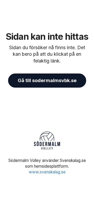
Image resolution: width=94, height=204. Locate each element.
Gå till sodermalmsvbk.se (47, 80)
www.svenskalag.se (47, 171)
